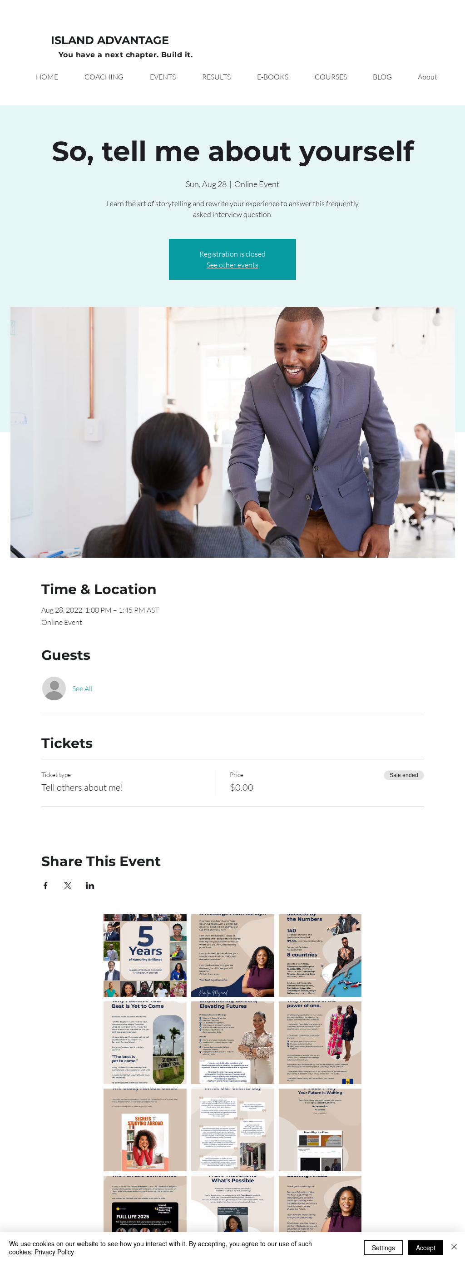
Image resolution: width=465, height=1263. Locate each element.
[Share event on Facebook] (45, 885)
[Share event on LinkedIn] (90, 885)
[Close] (454, 1247)
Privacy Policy (54, 1251)
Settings (383, 1247)
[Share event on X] (68, 885)
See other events (232, 264)
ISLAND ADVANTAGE (110, 40)
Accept (425, 1247)
